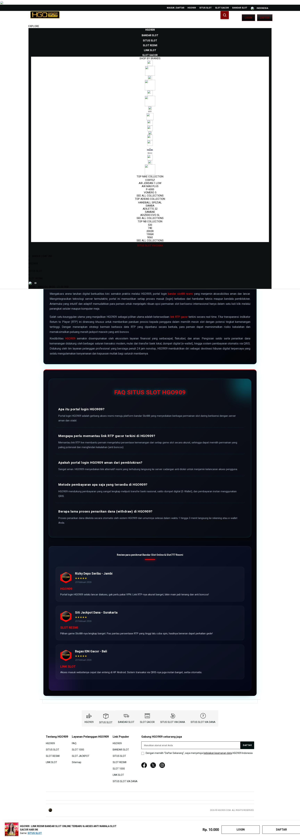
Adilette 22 (150, 208)
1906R (150, 234)
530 (150, 224)
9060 (150, 237)
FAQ (74, 743)
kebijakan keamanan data (218, 753)
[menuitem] (150, 30)
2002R (150, 231)
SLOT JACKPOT (80, 756)
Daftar (264, 17)
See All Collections (150, 195)
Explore (33, 26)
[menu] (150, 137)
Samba (150, 205)
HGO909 (192, 8)
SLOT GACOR (222, 8)
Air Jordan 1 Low (150, 183)
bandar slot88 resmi (180, 293)
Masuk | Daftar (175, 8)
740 (150, 228)
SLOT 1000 (78, 749)
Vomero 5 (150, 192)
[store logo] (45, 17)
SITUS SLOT (205, 8)
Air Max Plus (150, 186)
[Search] (224, 15)
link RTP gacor (179, 316)
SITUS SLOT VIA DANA (172, 722)
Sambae (150, 211)
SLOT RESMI (35, 278)
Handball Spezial (150, 202)
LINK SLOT (51, 762)
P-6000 (150, 189)
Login (248, 17)
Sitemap (76, 762)
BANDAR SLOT (239, 8)
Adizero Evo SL (150, 215)
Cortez (150, 180)
